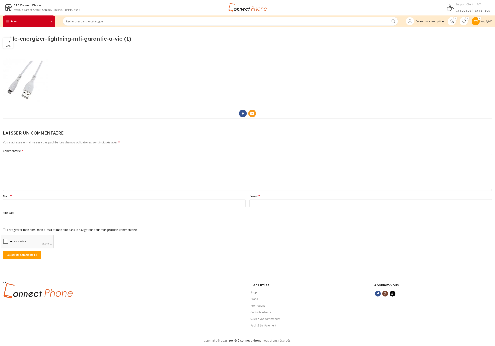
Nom (7, 196)
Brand (254, 299)
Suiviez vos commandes (265, 319)
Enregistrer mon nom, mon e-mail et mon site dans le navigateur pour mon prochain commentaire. (72, 230)
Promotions (257, 305)
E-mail (254, 196)
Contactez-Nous (260, 312)
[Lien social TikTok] (392, 294)
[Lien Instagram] (385, 294)
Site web (9, 213)
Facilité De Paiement (263, 325)
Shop (253, 292)
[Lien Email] (252, 113)
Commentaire (13, 151)
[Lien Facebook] (243, 113)
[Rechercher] (393, 21)
